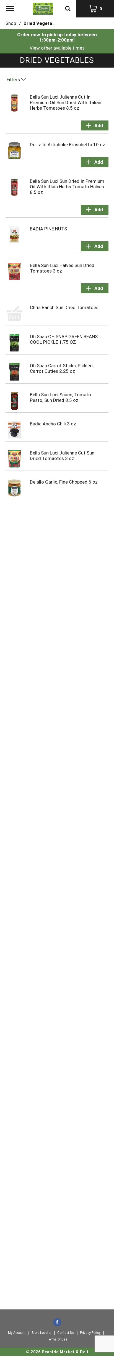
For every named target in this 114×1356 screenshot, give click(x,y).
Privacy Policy (90, 1333)
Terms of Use (57, 1339)
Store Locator (41, 1333)
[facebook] (57, 1322)
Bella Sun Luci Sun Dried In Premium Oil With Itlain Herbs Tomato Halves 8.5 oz (67, 186)
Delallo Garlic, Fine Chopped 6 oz (64, 482)
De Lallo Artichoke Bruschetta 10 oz (67, 144)
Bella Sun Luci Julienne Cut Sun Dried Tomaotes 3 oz (62, 455)
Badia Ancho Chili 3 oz (53, 424)
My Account (17, 1333)
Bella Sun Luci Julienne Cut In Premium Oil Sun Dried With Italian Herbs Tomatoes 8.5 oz (65, 102)
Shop (11, 23)
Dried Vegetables (42, 23)
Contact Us (65, 1333)
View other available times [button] (57, 48)
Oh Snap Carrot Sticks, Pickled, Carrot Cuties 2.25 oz (62, 368)
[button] (94, 125)
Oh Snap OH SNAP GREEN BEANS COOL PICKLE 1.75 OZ (64, 339)
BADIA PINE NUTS (48, 229)
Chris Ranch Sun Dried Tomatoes (64, 307)
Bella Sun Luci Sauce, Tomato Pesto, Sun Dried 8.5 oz (60, 397)
